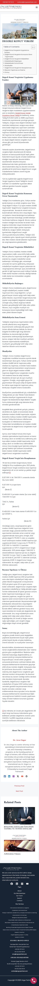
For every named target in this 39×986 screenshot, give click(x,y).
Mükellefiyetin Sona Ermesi (14, 63)
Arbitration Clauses (12, 854)
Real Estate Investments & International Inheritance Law (19, 922)
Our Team (19, 896)
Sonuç (7, 72)
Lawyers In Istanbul (19, 932)
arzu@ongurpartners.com (19, 954)
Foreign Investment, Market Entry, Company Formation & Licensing (19, 912)
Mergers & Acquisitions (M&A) (19, 917)
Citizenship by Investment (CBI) (19, 925)
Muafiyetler (8, 65)
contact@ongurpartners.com (27, 2)
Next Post (19, 791)
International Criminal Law (19, 915)
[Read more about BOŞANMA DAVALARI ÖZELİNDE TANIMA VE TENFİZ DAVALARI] (19, 816)
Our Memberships (19, 893)
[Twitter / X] (18, 776)
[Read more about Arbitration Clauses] (19, 843)
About (19, 891)
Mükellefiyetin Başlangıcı (13, 61)
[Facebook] (5, 776)
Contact (19, 900)
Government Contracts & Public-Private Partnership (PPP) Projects (19, 929)
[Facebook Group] (12, 884)
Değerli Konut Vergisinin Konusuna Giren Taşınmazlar (18, 56)
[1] (10, 473)
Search (19, 898)
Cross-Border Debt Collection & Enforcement (19, 920)
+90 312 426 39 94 (19, 969)
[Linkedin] (9, 776)
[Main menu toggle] (36, 7)
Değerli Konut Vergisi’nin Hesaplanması (18, 68)
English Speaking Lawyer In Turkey (19, 934)
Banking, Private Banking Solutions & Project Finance (19, 927)
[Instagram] (13, 776)
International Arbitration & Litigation (19, 908)
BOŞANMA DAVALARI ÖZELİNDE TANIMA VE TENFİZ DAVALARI (19, 828)
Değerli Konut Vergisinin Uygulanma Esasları (17, 51)
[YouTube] (22, 776)
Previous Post (19, 786)
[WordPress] (26, 776)
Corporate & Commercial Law (19, 910)
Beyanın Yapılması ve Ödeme (15, 70)
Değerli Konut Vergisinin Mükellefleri (17, 59)
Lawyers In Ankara (19, 937)
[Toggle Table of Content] (32, 47)
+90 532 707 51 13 (8, 2)
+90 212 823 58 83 (19, 952)
